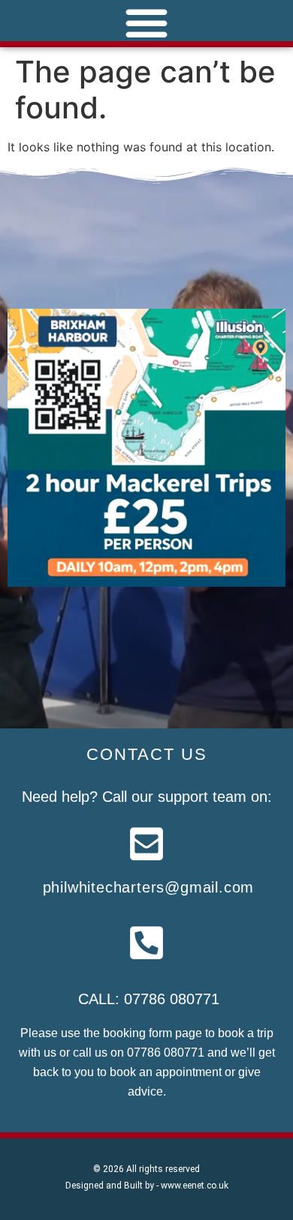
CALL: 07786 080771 (148, 999)
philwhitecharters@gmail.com (149, 887)
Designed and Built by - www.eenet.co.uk (146, 1185)
